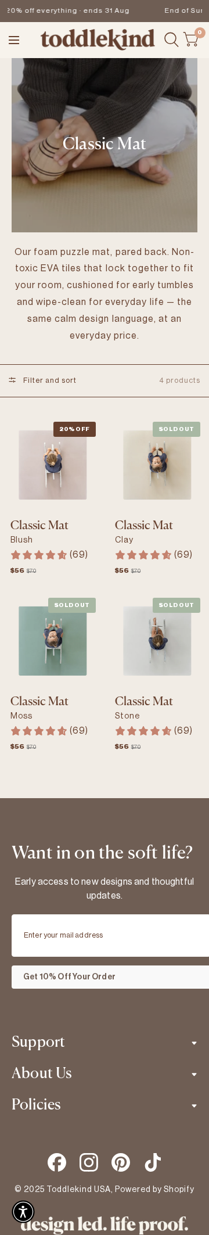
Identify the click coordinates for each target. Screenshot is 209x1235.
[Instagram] (89, 1162)
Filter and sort (49, 380)
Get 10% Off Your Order (69, 977)
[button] (23, 1211)
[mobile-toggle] (18, 40)
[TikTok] (152, 1162)
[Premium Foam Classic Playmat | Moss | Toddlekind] (52, 641)
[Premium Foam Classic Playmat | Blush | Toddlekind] (52, 465)
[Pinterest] (120, 1162)
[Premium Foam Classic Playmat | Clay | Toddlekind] (157, 465)
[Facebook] (57, 1162)
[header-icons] (171, 40)
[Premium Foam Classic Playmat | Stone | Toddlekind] (157, 641)
